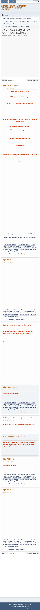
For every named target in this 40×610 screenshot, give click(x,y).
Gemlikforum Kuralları (10, 244)
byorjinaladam (8, 436)
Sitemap (26, 608)
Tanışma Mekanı (24, 249)
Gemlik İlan (33, 249)
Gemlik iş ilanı (20, 254)
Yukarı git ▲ (28, 604)
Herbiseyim (7, 418)
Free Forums (20, 608)
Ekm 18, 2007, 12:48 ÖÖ (8, 88)
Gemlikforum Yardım (24, 244)
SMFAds (14, 608)
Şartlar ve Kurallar (18, 604)
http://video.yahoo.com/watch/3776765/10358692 (20, 237)
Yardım (11, 604)
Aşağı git (4, 80)
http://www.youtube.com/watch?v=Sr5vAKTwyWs (20, 234)
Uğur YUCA (7, 85)
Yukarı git (4, 553)
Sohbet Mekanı (14, 249)
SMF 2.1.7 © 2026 (16, 606)
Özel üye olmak (16, 248)
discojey (6, 325)
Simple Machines (24, 606)
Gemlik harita (10, 254)
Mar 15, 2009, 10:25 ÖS (8, 390)
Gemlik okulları (7, 248)
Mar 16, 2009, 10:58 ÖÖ (8, 420)
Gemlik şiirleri (26, 248)
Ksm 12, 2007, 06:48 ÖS (8, 328)
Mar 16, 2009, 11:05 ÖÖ (8, 439)
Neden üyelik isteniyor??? (11, 251)
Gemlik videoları (14, 246)
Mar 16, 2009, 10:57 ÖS (8, 462)
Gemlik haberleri (29, 246)
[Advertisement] (20, 56)
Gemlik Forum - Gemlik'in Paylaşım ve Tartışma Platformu (13, 8)
